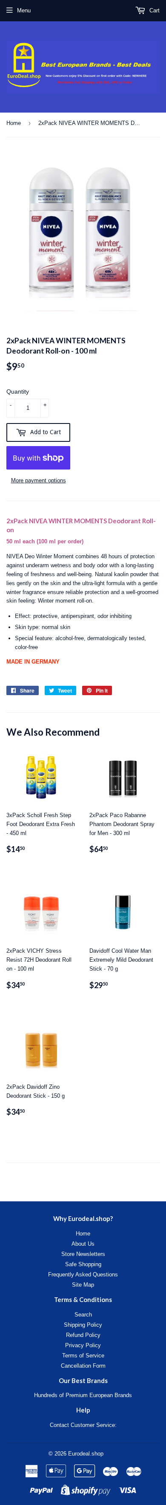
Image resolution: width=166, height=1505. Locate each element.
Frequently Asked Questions (83, 1274)
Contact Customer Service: (83, 1425)
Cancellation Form (83, 1366)
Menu (24, 10)
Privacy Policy (83, 1345)
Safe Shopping (83, 1264)
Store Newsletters (83, 1254)
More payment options (38, 480)
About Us (83, 1244)
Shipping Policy (83, 1325)
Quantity (17, 391)
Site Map (83, 1285)
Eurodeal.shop (85, 1453)
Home (13, 123)
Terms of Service (83, 1355)
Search (83, 1314)
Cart (154, 10)
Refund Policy (83, 1335)
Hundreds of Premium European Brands (83, 1395)
